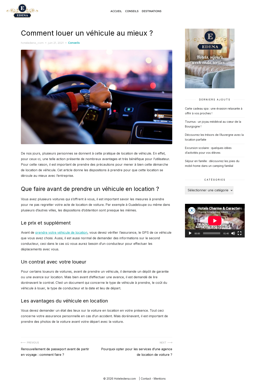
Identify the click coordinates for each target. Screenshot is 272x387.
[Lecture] (190, 233)
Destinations (151, 11)
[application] (215, 220)
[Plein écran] (240, 233)
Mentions (160, 378)
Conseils (132, 11)
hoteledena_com (32, 43)
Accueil (116, 11)
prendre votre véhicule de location (61, 232)
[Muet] (233, 233)
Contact (146, 378)
